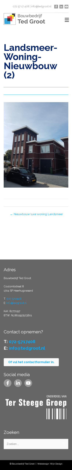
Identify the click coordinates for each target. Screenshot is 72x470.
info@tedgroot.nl (41, 6)
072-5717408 (14, 298)
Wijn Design (56, 463)
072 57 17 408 (21, 6)
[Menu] (66, 20)
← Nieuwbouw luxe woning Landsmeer (36, 214)
